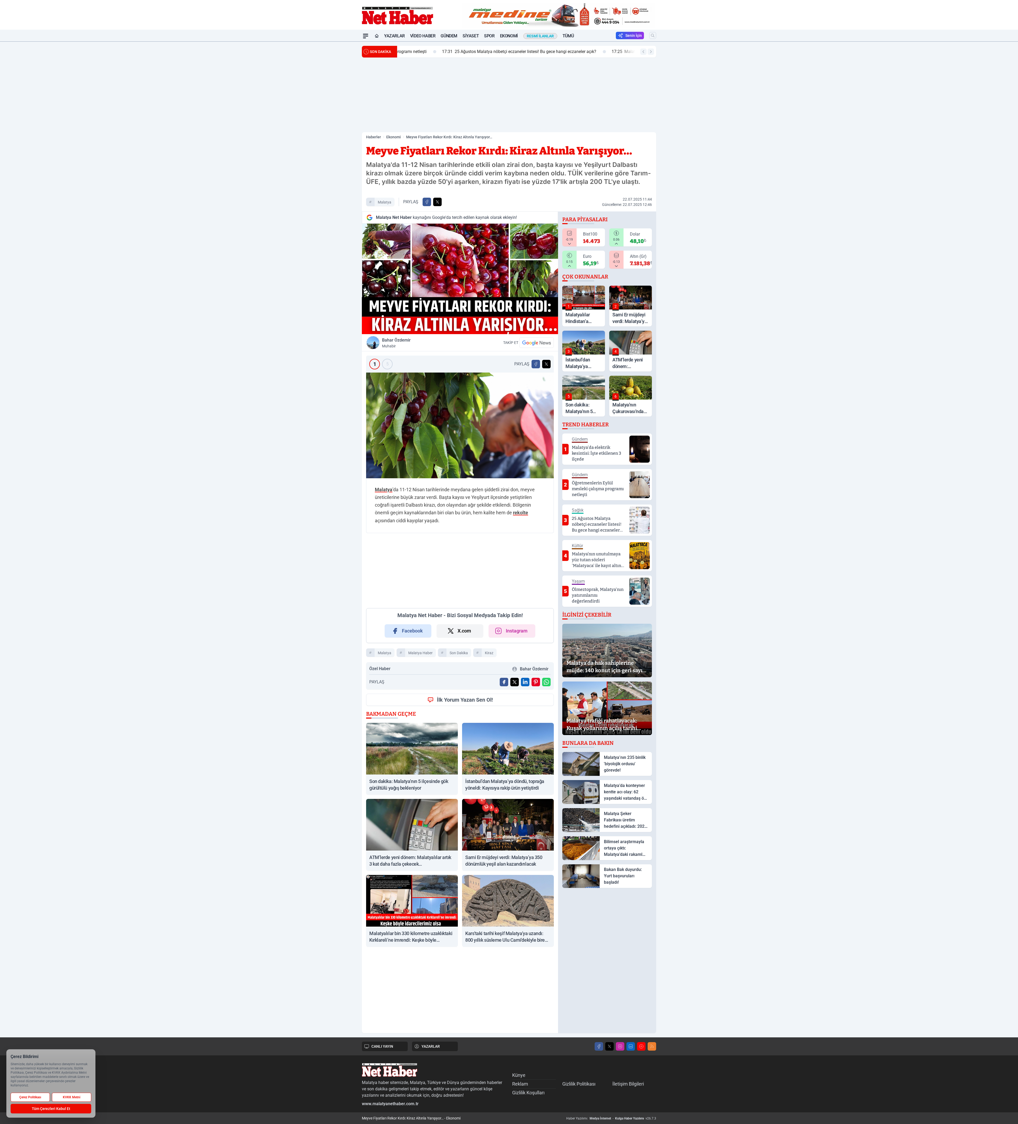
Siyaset (471, 35)
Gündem (449, 35)
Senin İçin (633, 35)
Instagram (517, 817)
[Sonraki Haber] (651, 51)
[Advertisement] (336, 121)
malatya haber (420, 840)
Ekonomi (509, 35)
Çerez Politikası (30, 1097)
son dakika (459, 840)
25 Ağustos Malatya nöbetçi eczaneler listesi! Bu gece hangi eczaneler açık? (478, 51)
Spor (489, 35)
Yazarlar (394, 35)
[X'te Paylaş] (437, 202)
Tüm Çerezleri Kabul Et (51, 1109)
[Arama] (652, 35)
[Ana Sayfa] (377, 36)
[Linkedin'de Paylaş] (525, 869)
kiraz (489, 840)
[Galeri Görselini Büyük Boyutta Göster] (460, 425)
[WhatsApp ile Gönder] (546, 869)
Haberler (373, 137)
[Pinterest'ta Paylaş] (536, 869)
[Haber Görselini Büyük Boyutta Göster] (460, 279)
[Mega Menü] (365, 36)
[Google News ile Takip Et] (536, 342)
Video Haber (423, 35)
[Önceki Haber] (643, 51)
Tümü (568, 35)
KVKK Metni (71, 1097)
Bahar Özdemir (396, 343)
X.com (464, 817)
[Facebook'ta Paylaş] (427, 202)
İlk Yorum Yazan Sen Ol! (465, 886)
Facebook (412, 817)
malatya (384, 202)
